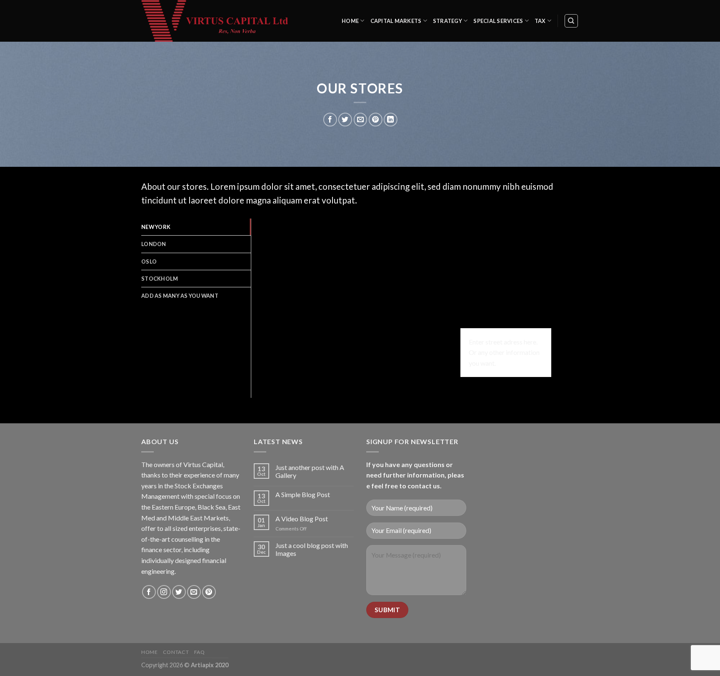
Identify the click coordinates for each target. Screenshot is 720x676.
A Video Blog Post (301, 519)
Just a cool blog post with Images (311, 549)
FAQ (199, 652)
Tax (540, 21)
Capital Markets (396, 21)
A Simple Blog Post (302, 494)
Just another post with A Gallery (309, 471)
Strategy (447, 21)
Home (350, 21)
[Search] (571, 21)
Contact (176, 652)
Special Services (498, 21)
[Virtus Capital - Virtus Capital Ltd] (220, 21)
